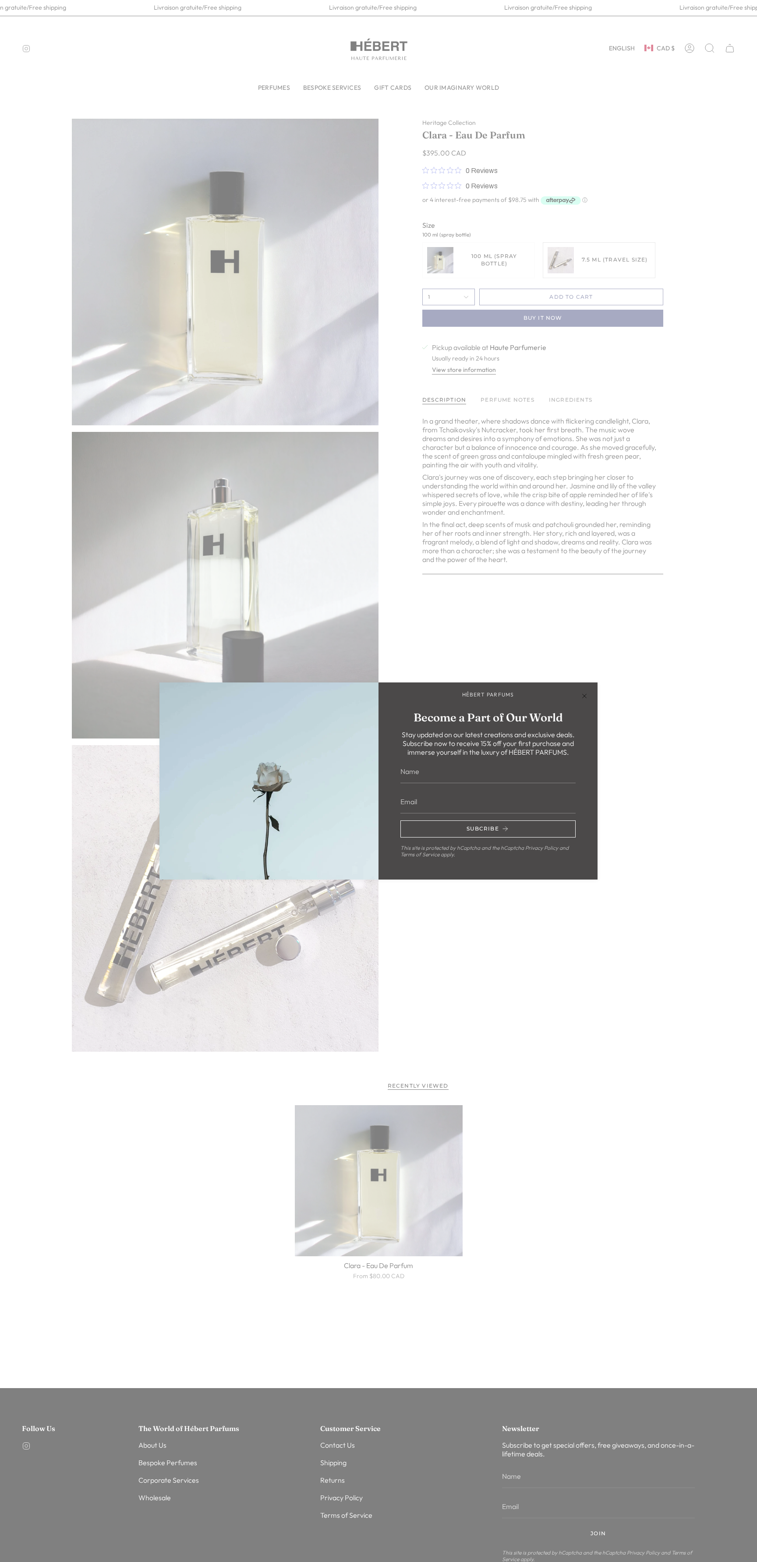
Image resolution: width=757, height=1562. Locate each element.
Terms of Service (419, 854)
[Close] (584, 695)
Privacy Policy (541, 848)
